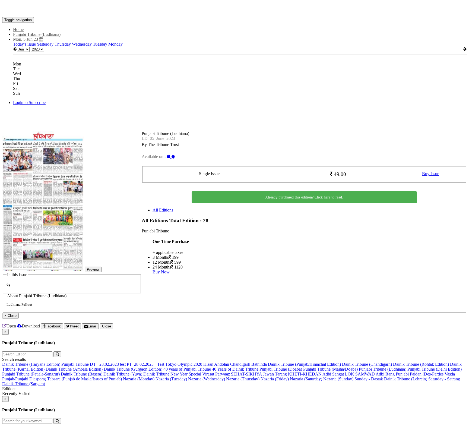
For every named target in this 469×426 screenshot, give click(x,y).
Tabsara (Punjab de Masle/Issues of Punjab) (84, 379)
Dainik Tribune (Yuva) (122, 374)
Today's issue (24, 44)
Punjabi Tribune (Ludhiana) (382, 369)
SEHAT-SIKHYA (246, 374)
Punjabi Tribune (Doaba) (280, 369)
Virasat (208, 374)
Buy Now (161, 272)
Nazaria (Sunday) (338, 379)
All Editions (163, 210)
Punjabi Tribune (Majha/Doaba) (330, 369)
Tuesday (100, 44)
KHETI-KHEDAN (305, 374)
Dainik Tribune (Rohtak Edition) (421, 364)
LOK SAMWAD (360, 374)
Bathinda (259, 364)
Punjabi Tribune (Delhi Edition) (434, 369)
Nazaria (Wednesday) (206, 379)
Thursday (63, 44)
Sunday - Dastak (368, 379)
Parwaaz (222, 374)
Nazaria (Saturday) (306, 379)
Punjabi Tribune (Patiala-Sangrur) (31, 374)
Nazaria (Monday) (138, 379)
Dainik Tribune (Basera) (81, 374)
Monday (115, 44)
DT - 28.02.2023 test (108, 364)
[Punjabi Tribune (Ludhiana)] (234, 9)
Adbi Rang (385, 374)
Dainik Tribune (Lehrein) (405, 379)
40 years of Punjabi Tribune (187, 369)
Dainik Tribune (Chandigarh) (367, 364)
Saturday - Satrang (444, 379)
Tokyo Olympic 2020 (183, 364)
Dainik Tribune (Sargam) (23, 383)
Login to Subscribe (29, 102)
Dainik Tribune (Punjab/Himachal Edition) (304, 364)
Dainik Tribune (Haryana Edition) (31, 364)
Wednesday (82, 44)
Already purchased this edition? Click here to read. (304, 197)
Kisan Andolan (216, 364)
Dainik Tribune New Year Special (172, 374)
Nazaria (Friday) (275, 379)
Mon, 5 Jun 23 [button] (26, 39)
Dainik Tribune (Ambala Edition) (74, 369)
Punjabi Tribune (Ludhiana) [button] (37, 34)
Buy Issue (430, 173)
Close (106, 326)
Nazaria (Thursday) (242, 379)
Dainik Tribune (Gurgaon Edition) (133, 369)
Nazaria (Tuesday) (171, 379)
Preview (93, 269)
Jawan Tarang (275, 374)
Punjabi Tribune (75, 364)
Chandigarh (240, 364)
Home (18, 29)
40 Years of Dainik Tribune (235, 369)
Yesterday (45, 44)
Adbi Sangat (333, 374)
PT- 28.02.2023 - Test (145, 364)
